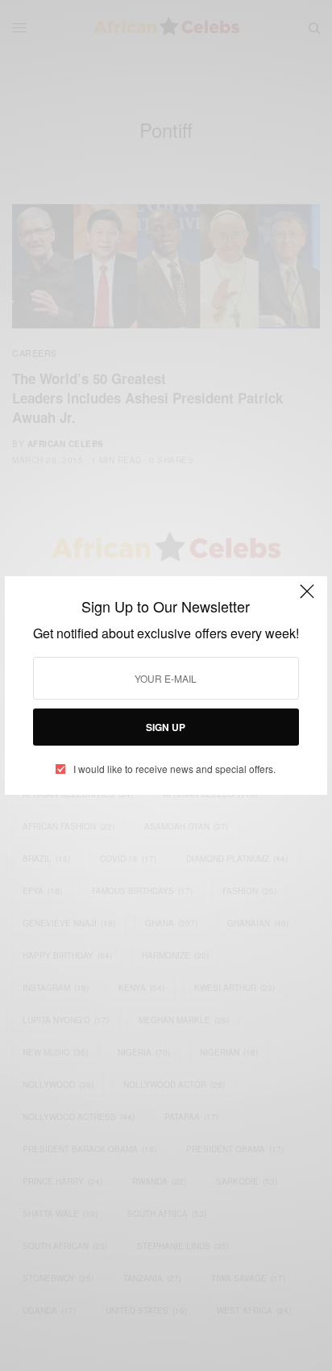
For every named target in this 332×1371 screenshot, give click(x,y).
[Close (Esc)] (307, 598)
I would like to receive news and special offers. (174, 769)
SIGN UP (165, 727)
